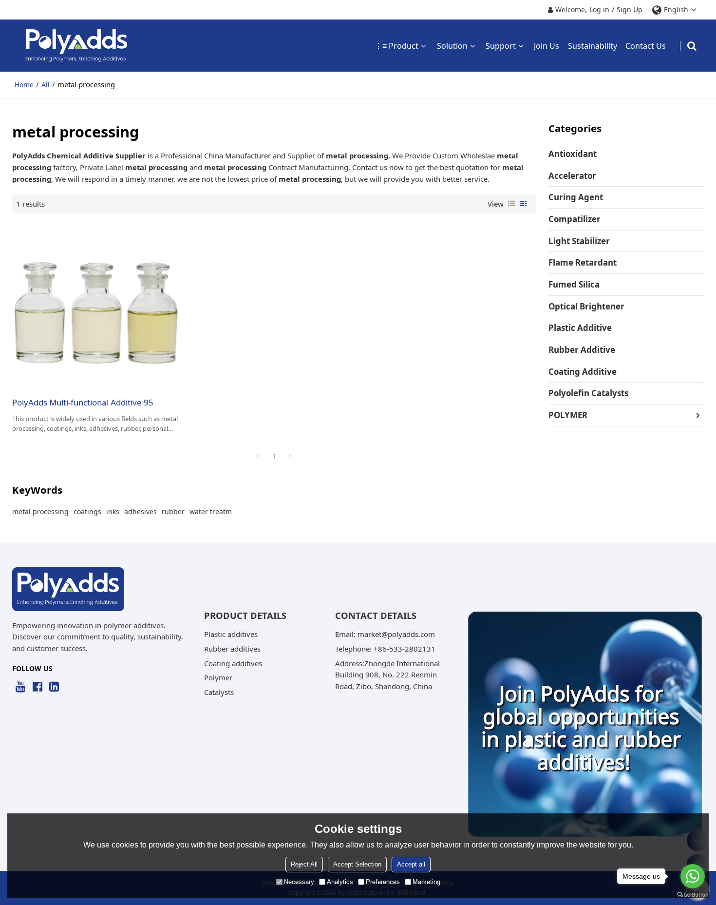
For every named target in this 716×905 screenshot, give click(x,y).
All (45, 84)
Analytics (340, 882)
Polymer (218, 677)
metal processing (40, 511)
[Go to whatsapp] (692, 876)
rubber (173, 511)
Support (501, 45)
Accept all (411, 864)
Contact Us (645, 45)
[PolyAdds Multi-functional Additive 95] (96, 305)
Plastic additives (231, 634)
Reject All (304, 864)
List (511, 204)
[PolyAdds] (76, 45)
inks (112, 511)
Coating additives (233, 663)
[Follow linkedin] (54, 686)
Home (24, 84)
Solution (452, 45)
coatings (87, 511)
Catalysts (219, 692)
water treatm (210, 511)
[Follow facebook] (37, 686)
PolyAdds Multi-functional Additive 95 (82, 402)
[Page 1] (257, 456)
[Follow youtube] (20, 686)
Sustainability (592, 45)
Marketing (426, 882)
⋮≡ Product (396, 45)
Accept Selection (357, 864)
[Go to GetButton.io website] (692, 895)
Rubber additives (232, 649)
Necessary (299, 882)
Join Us (546, 45)
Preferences (383, 882)
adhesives (140, 511)
